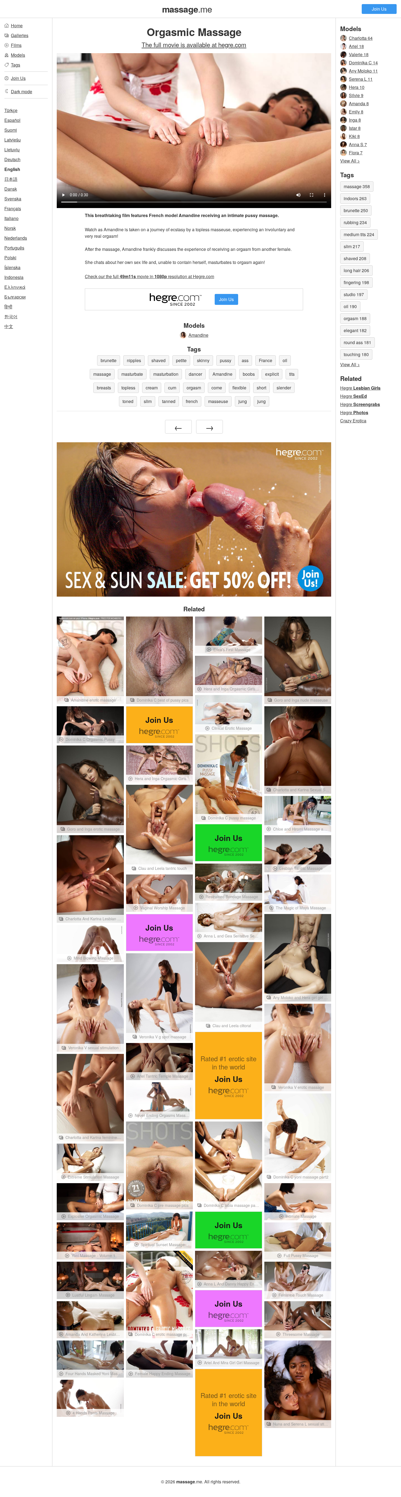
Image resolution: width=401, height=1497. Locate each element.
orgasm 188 (355, 318)
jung (242, 401)
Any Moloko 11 (363, 71)
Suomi (10, 130)
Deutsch (12, 159)
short (261, 387)
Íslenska (12, 267)
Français (12, 208)
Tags (15, 65)
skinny (203, 360)
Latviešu (12, 140)
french (192, 401)
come (216, 387)
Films (16, 45)
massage (102, 374)
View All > (350, 161)
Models (18, 55)
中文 (8, 326)
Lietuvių (12, 149)
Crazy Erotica (353, 420)
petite (181, 360)
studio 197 (354, 294)
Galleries (19, 35)
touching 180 (356, 354)
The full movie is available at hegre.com (194, 44)
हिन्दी (8, 306)
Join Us (379, 9)
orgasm (194, 387)
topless (128, 387)
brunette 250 (356, 210)
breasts (104, 387)
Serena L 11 (361, 79)
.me (187, 8)
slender (284, 387)
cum (172, 387)
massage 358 (357, 186)
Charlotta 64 (361, 38)
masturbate (132, 374)
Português (14, 248)
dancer (195, 374)
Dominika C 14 (363, 62)
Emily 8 (356, 112)
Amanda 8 (359, 103)
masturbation (165, 374)
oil (285, 360)
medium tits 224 (359, 234)
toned (127, 401)
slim (148, 401)
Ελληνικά (14, 287)
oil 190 (350, 306)
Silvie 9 (356, 95)
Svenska (12, 199)
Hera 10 (356, 87)
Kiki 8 (354, 136)
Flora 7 (356, 152)
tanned (168, 401)
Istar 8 (355, 128)
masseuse (218, 401)
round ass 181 (357, 342)
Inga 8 (355, 120)
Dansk (10, 189)
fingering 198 (356, 282)
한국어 (10, 316)
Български (15, 297)
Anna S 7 (358, 144)
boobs (249, 374)
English (12, 169)
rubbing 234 (355, 222)
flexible (239, 387)
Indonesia (13, 277)
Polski (10, 257)
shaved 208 (355, 258)
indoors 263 (355, 198)
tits (292, 374)
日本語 (10, 179)
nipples (134, 360)
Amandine (198, 335)
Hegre (360, 388)
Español (12, 120)
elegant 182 (355, 330)
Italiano (11, 218)
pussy (225, 360)
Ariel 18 (356, 46)
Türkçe (10, 110)
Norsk (10, 228)
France (265, 360)
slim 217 (352, 246)
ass (245, 360)
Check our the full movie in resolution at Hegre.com (149, 276)
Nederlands (15, 238)
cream (152, 387)
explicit (272, 374)
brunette (108, 360)
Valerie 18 (359, 54)
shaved (158, 360)
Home (17, 25)
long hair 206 (356, 270)
